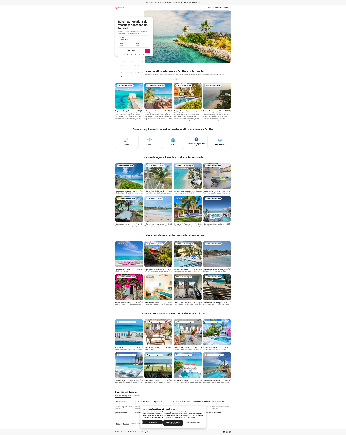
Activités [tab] (137, 396)
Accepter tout (152, 422)
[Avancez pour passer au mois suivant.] (142, 50)
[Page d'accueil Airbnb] (119, 7)
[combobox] (134, 39)
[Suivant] (176, 79)
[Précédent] (169, 79)
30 (142, 73)
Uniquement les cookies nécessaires (173, 423)
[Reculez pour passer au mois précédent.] (121, 50)
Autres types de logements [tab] (123, 396)
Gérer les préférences (193, 422)
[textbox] (126, 45)
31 (121, 76)
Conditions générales (144, 432)
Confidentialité (132, 432)
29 (138, 73)
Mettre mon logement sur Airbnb (219, 7)
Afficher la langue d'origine (192, 2)
